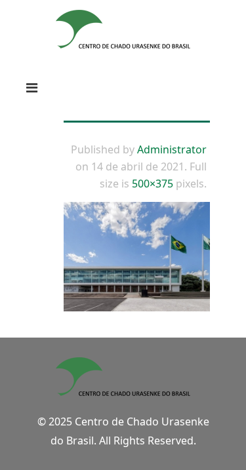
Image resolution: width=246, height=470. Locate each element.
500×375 (152, 183)
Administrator (172, 149)
